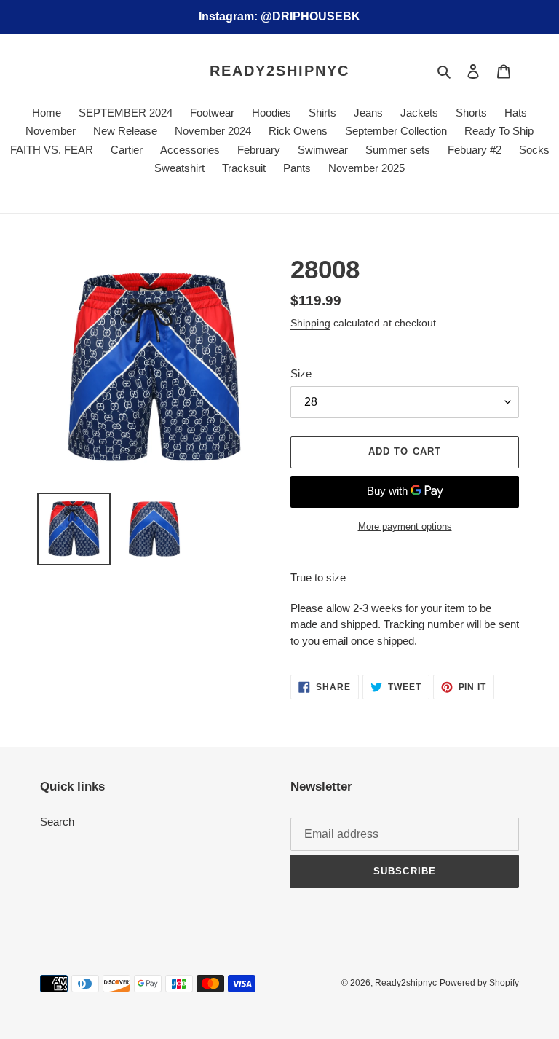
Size (301, 373)
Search (57, 821)
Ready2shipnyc (279, 71)
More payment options (405, 526)
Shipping (310, 323)
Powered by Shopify (479, 983)
